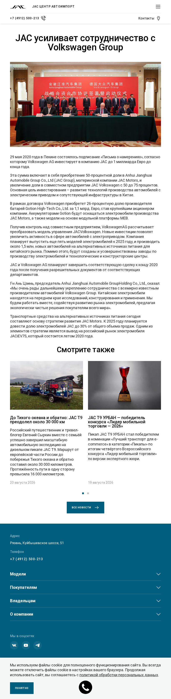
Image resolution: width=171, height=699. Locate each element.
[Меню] (158, 7)
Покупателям (23, 587)
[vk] (14, 645)
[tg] (37, 645)
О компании (21, 614)
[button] (83, 493)
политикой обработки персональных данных (118, 675)
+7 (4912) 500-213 (26, 559)
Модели (18, 574)
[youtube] (26, 645)
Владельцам (22, 600)
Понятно (22, 688)
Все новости (81, 507)
